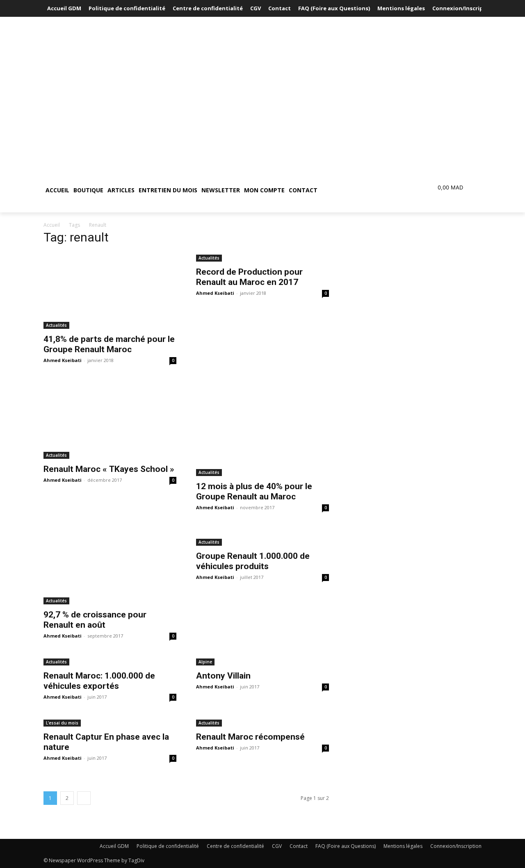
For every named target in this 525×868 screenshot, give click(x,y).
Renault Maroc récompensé (250, 737)
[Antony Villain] (262, 661)
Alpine (205, 662)
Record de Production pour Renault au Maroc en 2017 (249, 277)
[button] (358, 190)
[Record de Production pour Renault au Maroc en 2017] (262, 257)
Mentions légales (402, 846)
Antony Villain (223, 676)
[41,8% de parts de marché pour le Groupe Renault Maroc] (109, 291)
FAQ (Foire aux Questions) (345, 846)
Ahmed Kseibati (62, 360)
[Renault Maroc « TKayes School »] (109, 420)
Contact (299, 846)
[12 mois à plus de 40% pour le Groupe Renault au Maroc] (262, 428)
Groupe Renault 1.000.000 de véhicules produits (253, 561)
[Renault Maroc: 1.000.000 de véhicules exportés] (109, 661)
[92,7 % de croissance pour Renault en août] (109, 566)
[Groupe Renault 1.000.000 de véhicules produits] (262, 537)
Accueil (51, 224)
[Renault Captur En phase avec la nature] (109, 722)
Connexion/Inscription (456, 846)
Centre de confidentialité (235, 846)
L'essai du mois (62, 723)
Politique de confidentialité (168, 846)
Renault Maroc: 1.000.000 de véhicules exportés (99, 681)
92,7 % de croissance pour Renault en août (94, 620)
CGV (277, 846)
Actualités (56, 325)
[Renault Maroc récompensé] (262, 722)
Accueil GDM (114, 846)
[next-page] (84, 798)
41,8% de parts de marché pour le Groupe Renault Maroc (109, 344)
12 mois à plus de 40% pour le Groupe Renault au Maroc (254, 491)
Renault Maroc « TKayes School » (108, 469)
